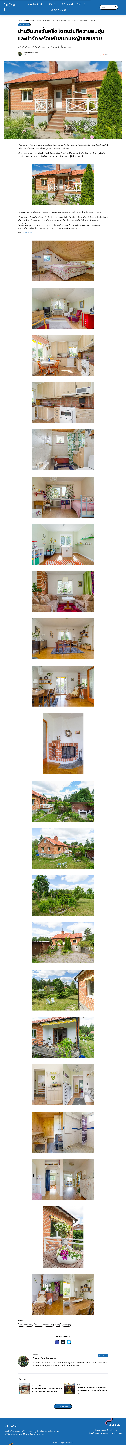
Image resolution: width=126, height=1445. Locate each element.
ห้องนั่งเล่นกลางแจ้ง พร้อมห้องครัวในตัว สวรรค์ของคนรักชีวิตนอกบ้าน (47, 1390)
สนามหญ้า (66, 1325)
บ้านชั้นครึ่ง (39, 1325)
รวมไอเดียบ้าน (29, 21)
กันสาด (21, 1325)
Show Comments (63, 1406)
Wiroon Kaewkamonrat (30, 52)
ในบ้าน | (9, 7)
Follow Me (103, 1355)
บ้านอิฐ (57, 1325)
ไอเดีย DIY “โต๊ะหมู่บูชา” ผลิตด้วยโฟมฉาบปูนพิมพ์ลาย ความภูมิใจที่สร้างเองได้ (92, 1390)
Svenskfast (27, 233)
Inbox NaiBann (116, 1430)
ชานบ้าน (29, 1325)
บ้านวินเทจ (49, 1325)
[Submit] (116, 7)
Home (20, 21)
